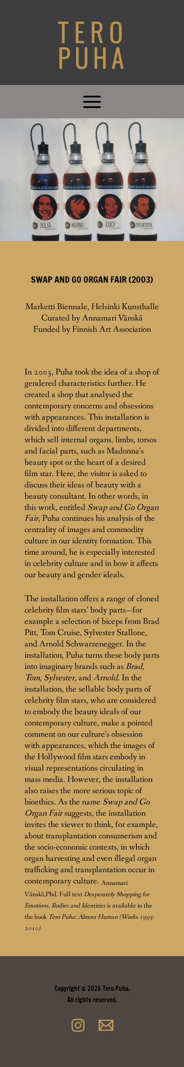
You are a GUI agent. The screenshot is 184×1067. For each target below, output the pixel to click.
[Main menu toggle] (92, 101)
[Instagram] (78, 1025)
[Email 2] (106, 1025)
